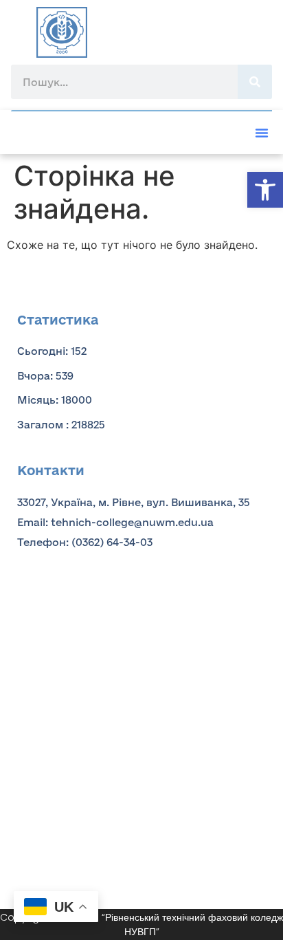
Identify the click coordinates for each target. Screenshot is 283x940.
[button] (265, 190)
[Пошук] (255, 82)
